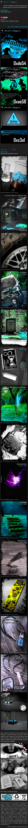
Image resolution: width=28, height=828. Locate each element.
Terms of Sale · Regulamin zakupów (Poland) (17, 27)
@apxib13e (3, 19)
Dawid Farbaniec (4, 10)
